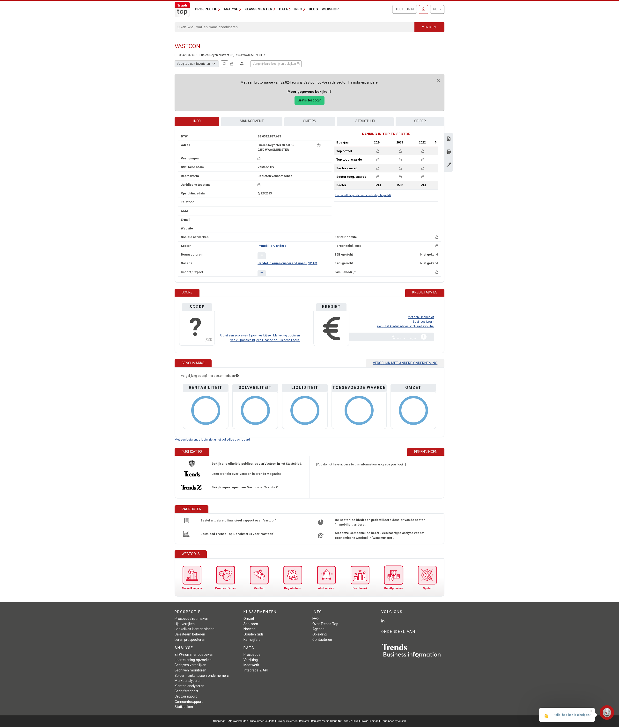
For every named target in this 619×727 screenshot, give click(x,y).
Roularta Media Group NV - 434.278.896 (335, 721)
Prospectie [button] (206, 9)
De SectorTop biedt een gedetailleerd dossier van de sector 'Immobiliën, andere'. (380, 522)
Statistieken (184, 707)
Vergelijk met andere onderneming (405, 363)
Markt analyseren (188, 681)
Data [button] (283, 9)
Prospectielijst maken (191, 619)
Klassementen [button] (258, 9)
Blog (313, 9)
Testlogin (404, 9)
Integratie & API (255, 670)
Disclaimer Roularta (262, 721)
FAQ (315, 619)
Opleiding (319, 634)
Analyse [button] (231, 9)
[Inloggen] (423, 9)
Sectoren (250, 624)
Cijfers (309, 121)
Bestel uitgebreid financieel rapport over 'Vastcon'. (238, 520)
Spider (420, 121)
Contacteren (322, 640)
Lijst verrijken (185, 624)
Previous (364, 142)
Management (252, 121)
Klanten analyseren (189, 686)
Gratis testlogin (309, 100)
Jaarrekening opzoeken (193, 660)
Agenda (318, 629)
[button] (261, 255)
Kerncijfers (251, 640)
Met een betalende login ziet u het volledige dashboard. (213, 439)
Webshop (330, 9)
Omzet (248, 619)
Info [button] (298, 9)
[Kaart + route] (318, 145)
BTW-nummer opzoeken (194, 655)
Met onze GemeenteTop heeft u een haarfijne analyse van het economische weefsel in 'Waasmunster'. (379, 535)
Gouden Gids (253, 634)
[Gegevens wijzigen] (449, 165)
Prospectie (251, 655)
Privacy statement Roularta (293, 721)
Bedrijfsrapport (186, 691)
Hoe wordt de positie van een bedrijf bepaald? (363, 195)
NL (435, 9)
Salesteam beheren (190, 634)
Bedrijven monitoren (190, 670)
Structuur (365, 121)
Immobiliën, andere (272, 246)
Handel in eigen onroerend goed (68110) (287, 263)
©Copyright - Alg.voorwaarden (230, 721)
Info (197, 121)
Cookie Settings (370, 721)
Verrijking (250, 660)
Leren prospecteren (190, 640)
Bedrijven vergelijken (190, 665)
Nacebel (249, 629)
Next (435, 142)
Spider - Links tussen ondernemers (202, 676)
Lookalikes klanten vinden (194, 629)
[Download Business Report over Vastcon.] (448, 139)
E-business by (393, 721)
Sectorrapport (186, 696)
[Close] (438, 80)
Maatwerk (251, 665)
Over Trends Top (325, 624)
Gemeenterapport (189, 702)
